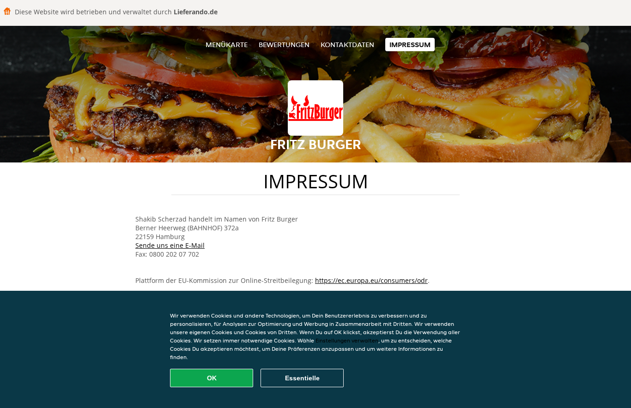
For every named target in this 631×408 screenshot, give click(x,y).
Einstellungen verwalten (347, 340)
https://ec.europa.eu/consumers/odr (371, 280)
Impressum (410, 44)
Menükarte (227, 44)
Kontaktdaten (347, 44)
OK (212, 378)
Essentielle (302, 378)
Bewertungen (284, 44)
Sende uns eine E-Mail (170, 245)
